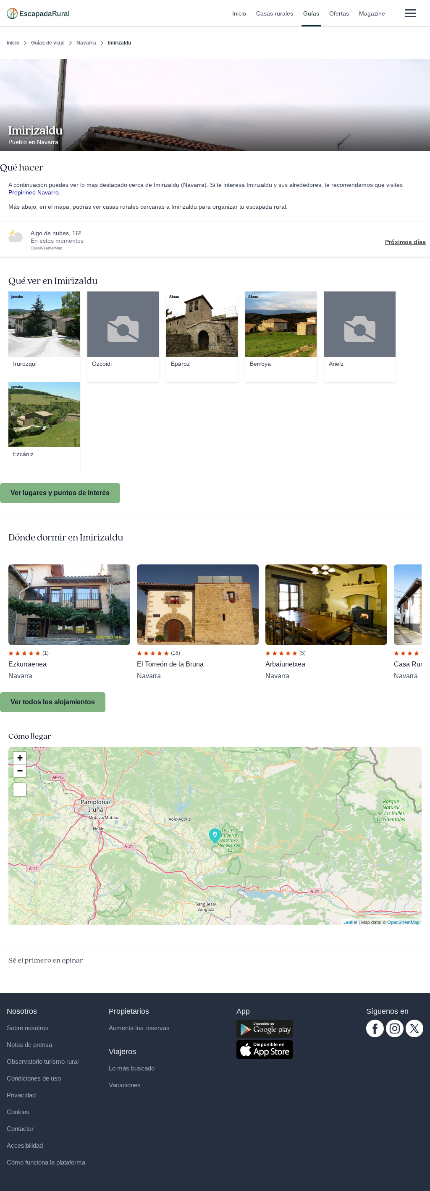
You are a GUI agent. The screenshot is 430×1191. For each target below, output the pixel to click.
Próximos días (405, 242)
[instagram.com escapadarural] (395, 1035)
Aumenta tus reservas (139, 1027)
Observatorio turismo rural (43, 1061)
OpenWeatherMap (46, 248)
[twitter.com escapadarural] (414, 1035)
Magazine (372, 13)
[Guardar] (421, 65)
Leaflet (350, 921)
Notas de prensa (29, 1044)
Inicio (239, 13)
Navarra (86, 43)
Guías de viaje (48, 43)
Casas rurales (274, 13)
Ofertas (339, 13)
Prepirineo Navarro (33, 192)
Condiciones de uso (34, 1078)
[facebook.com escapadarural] (375, 1035)
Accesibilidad (25, 1145)
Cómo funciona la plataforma (46, 1162)
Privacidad (21, 1095)
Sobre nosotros (28, 1027)
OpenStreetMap (403, 921)
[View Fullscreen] (19, 789)
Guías (311, 13)
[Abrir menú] (410, 13)
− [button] (20, 771)
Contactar (20, 1128)
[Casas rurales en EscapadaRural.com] (38, 13)
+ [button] (20, 758)
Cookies (18, 1111)
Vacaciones (125, 1085)
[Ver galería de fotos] (421, 141)
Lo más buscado (132, 1068)
